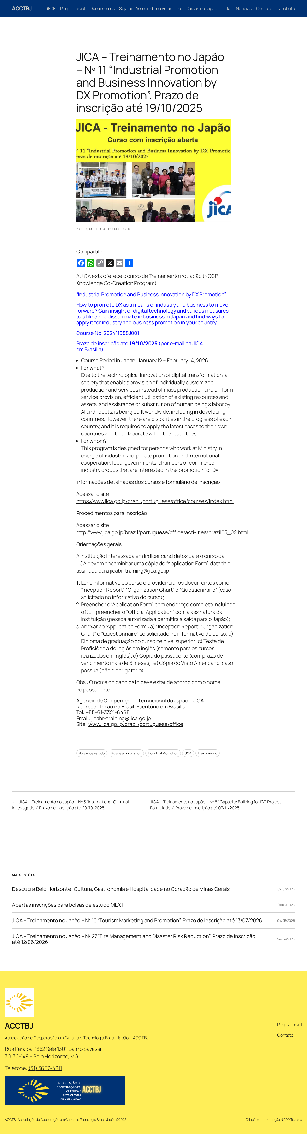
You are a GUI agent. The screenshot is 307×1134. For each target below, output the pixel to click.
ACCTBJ (22, 8)
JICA (188, 753)
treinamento (207, 753)
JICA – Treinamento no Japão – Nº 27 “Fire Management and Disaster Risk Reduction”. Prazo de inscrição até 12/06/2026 (133, 939)
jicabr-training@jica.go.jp (139, 570)
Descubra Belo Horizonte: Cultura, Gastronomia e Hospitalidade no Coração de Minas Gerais (121, 889)
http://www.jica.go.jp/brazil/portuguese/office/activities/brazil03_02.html (162, 532)
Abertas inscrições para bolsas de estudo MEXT (68, 905)
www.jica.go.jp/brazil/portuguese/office (135, 724)
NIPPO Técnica (291, 1119)
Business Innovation (126, 753)
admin (97, 228)
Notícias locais (119, 228)
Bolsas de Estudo (92, 753)
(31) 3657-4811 (45, 1068)
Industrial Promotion (163, 753)
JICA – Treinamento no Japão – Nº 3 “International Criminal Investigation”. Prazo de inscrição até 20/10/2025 (70, 805)
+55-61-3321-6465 (108, 712)
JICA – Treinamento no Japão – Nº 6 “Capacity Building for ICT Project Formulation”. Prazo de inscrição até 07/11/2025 (215, 805)
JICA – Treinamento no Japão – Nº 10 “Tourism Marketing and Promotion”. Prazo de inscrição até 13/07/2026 (137, 920)
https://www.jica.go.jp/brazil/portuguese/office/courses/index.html (155, 501)
